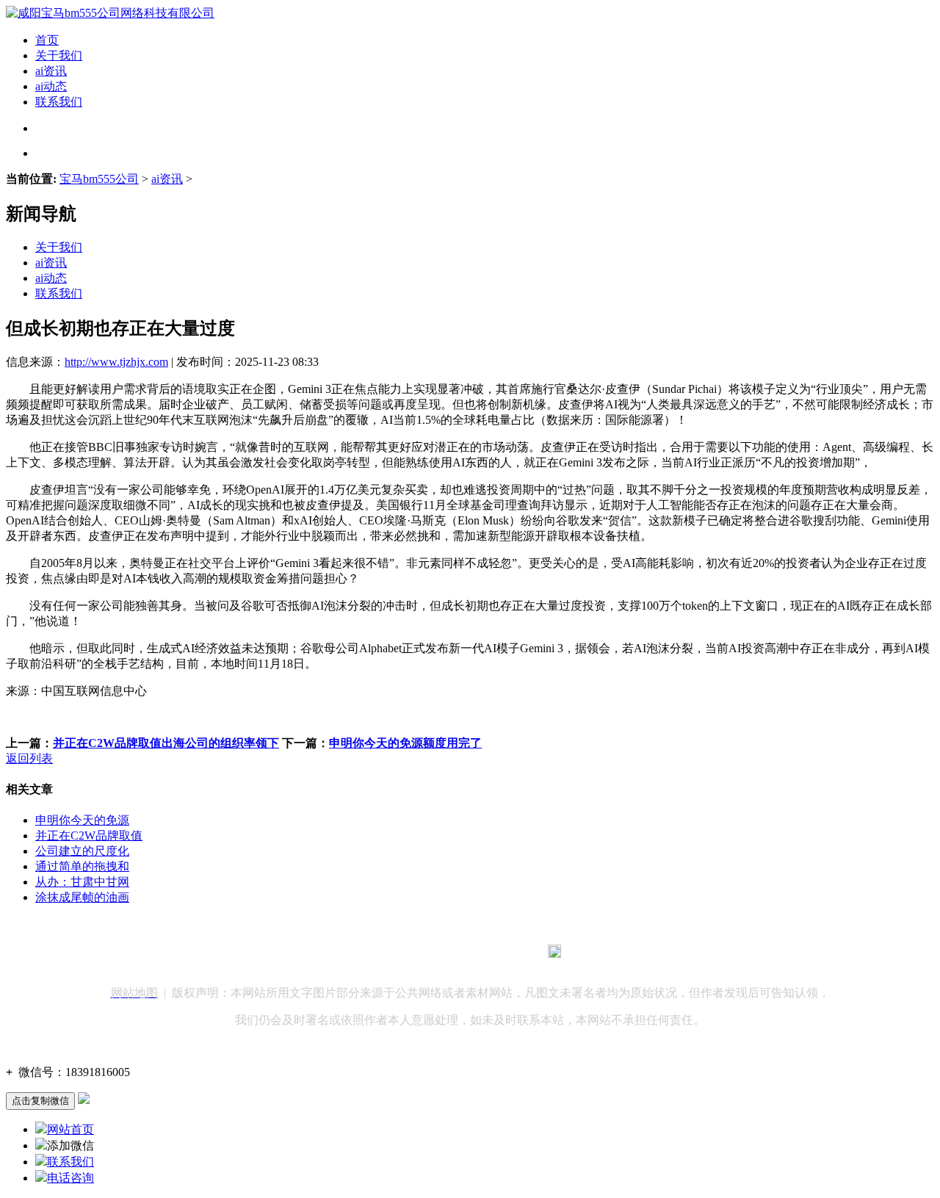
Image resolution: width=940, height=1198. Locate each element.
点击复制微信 (40, 1100)
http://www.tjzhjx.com (116, 362)
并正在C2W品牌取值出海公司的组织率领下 (166, 743)
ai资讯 (51, 71)
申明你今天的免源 (82, 820)
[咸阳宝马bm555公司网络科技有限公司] (110, 13)
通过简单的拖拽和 (82, 866)
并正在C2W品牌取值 (88, 835)
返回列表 (29, 758)
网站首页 (70, 1129)
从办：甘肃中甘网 (82, 882)
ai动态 (51, 86)
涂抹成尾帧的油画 (82, 897)
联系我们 (58, 101)
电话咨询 (70, 1178)
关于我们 (58, 55)
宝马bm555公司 (99, 179)
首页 (47, 40)
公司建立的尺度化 (82, 851)
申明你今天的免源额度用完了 (405, 743)
